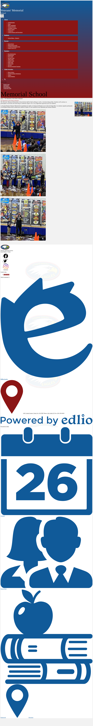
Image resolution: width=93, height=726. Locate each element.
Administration (11, 22)
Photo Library (11, 72)
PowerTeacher (6, 87)
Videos (9, 75)
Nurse (9, 24)
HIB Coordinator (12, 25)
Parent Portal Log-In (12, 45)
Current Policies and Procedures (15, 32)
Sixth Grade (10, 63)
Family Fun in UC (12, 48)
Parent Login (6, 84)
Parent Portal (11, 44)
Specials (10, 65)
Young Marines (11, 76)
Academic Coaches (12, 28)
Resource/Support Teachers (14, 66)
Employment (6, 274)
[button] (5, 19)
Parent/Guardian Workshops (14, 73)
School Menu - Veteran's (13, 38)
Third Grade (11, 59)
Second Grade (11, 58)
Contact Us (10, 31)
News (2, 98)
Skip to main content (5, 2)
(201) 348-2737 (51, 413)
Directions (31, 717)
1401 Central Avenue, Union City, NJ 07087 (33, 413)
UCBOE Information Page (14, 46)
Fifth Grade (10, 62)
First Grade (10, 56)
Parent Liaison (11, 29)
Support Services (12, 26)
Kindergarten (11, 55)
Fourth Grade (11, 61)
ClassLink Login (7, 88)
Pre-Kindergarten (12, 54)
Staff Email (6, 85)
